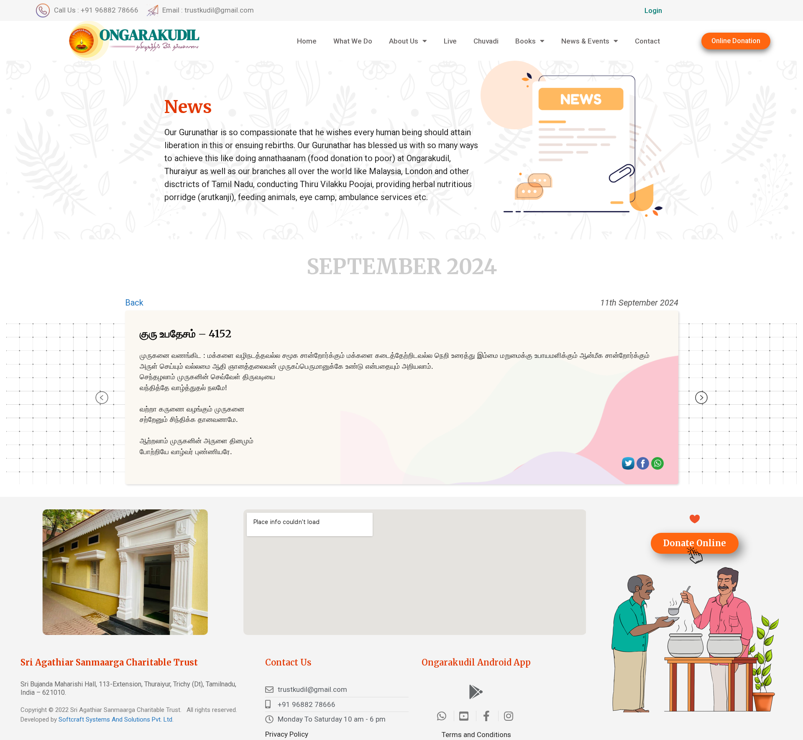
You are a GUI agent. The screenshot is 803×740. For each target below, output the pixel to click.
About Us (403, 41)
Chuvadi (486, 41)
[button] (735, 41)
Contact (647, 41)
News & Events (585, 41)
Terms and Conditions (476, 734)
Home (307, 41)
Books (525, 41)
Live (450, 41)
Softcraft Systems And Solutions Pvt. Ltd (115, 719)
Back (134, 303)
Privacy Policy (286, 734)
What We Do (352, 41)
